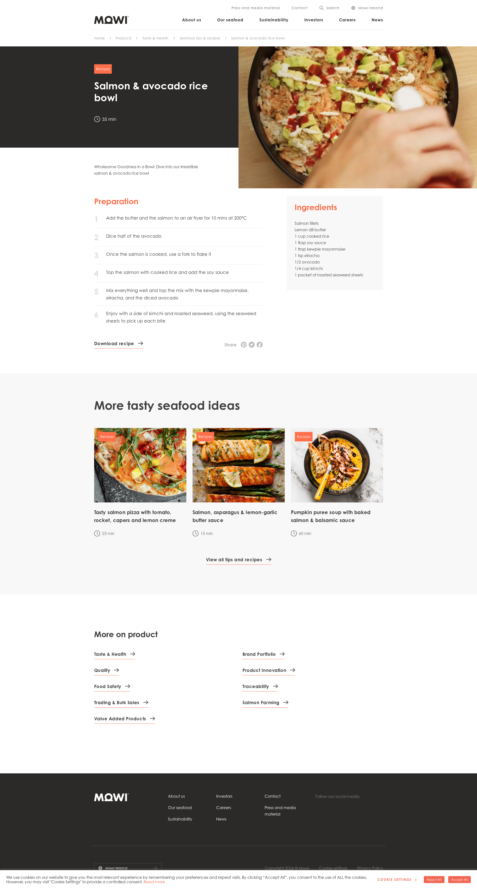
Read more (154, 881)
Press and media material (256, 8)
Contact (300, 8)
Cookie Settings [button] (394, 880)
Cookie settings (333, 868)
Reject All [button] (434, 880)
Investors (313, 19)
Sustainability (273, 19)
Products (123, 38)
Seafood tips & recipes (200, 38)
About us (191, 19)
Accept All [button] (459, 880)
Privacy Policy (370, 868)
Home (99, 38)
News (377, 19)
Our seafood (230, 19)
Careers (347, 19)
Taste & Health (155, 38)
